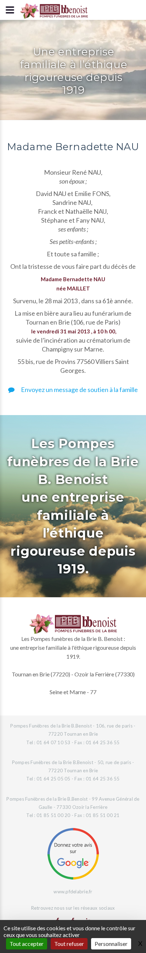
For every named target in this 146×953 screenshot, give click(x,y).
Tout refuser (69, 943)
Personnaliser (111, 943)
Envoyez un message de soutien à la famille (79, 389)
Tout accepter (27, 943)
